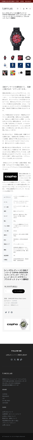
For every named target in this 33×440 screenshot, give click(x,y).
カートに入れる (18, 291)
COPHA (14, 300)
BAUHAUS (5, 396)
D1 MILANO (6, 400)
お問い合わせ (6, 425)
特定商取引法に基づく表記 (10, 420)
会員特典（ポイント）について (11, 414)
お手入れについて (7, 411)
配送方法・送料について (9, 418)
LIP (3, 398)
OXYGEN (5, 403)
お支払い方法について (9, 416)
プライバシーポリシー (9, 422)
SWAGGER (14, 303)
